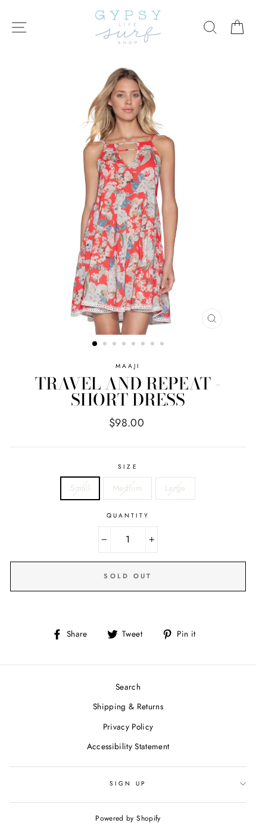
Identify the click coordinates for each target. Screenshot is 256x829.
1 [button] (95, 344)
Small (80, 488)
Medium (127, 488)
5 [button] (135, 345)
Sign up (128, 783)
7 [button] (154, 345)
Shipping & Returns (128, 706)
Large (175, 488)
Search (128, 687)
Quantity (128, 515)
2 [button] (106, 345)
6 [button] (144, 345)
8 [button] (163, 345)
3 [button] (115, 345)
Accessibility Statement (128, 746)
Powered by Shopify (127, 818)
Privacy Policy (128, 727)
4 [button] (125, 345)
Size (128, 466)
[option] (128, 194)
